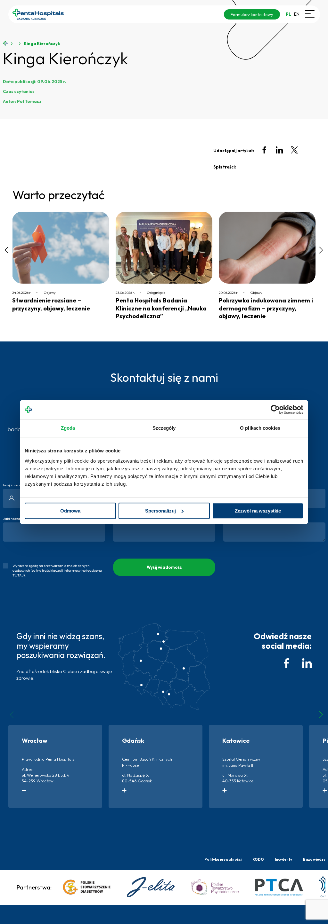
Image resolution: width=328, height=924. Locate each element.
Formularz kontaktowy (252, 14)
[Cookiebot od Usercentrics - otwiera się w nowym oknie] (275, 409)
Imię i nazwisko (15, 485)
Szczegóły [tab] (164, 428)
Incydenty (283, 859)
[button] (9, 254)
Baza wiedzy (314, 859)
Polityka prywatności (223, 859)
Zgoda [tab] (68, 428)
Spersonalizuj (160, 510)
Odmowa (70, 510)
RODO (258, 859)
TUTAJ (18, 575)
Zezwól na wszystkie (258, 510)
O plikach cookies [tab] (260, 428)
